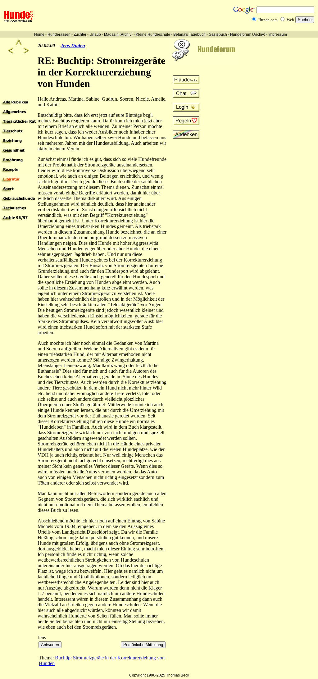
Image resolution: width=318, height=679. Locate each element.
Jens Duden (73, 45)
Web (290, 19)
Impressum (277, 34)
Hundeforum (240, 34)
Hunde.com (268, 19)
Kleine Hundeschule (153, 34)
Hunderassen (59, 34)
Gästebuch (218, 34)
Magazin (111, 34)
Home (39, 34)
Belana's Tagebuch (189, 34)
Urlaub (95, 34)
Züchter (80, 34)
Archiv (126, 34)
